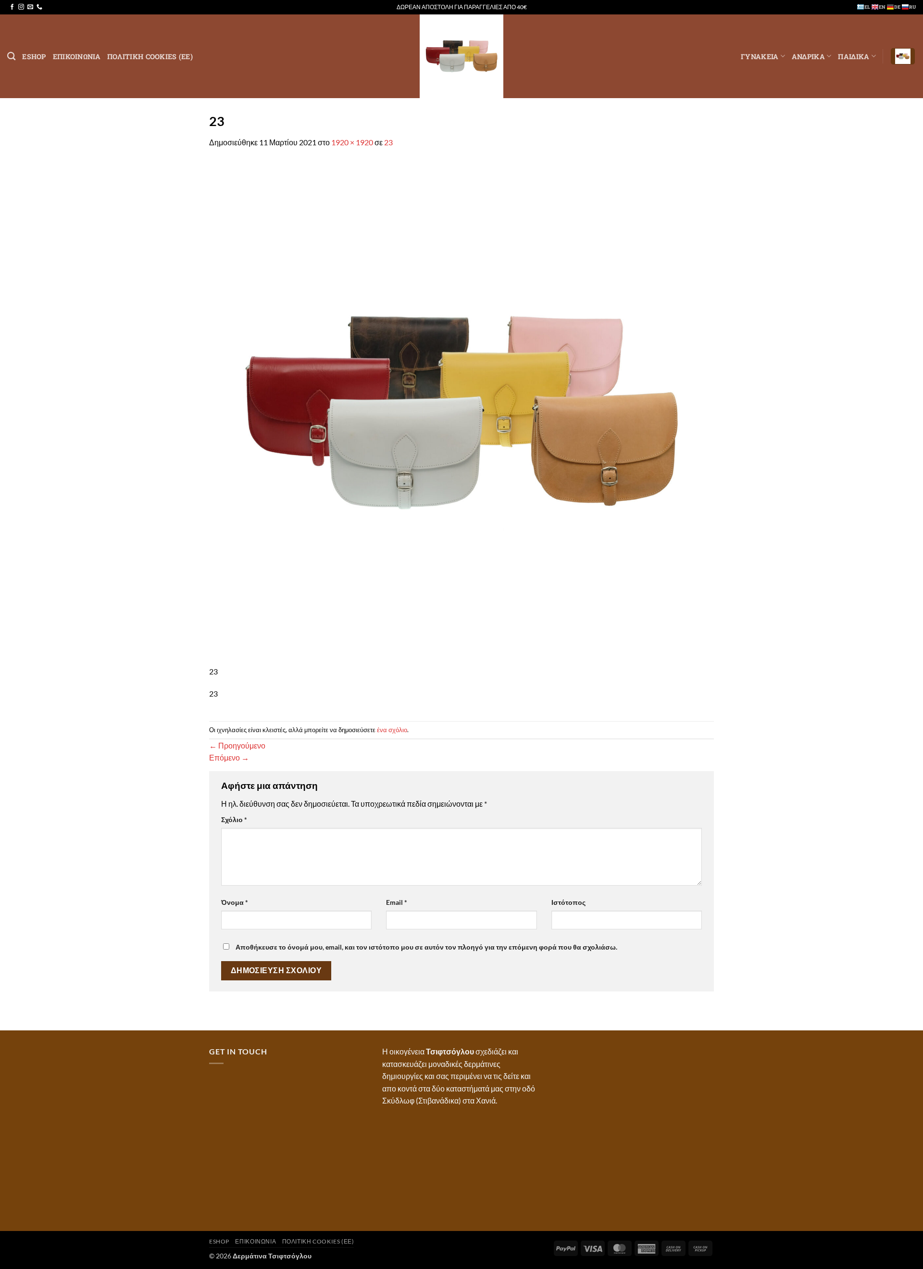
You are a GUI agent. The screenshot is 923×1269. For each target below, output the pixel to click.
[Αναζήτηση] (11, 56)
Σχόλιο (234, 819)
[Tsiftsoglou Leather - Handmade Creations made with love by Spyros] (461, 56)
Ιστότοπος (568, 902)
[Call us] (39, 7)
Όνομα (234, 902)
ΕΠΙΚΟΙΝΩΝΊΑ (76, 56)
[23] (461, 411)
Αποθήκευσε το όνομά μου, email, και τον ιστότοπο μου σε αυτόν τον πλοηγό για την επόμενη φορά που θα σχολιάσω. (426, 947)
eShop (34, 56)
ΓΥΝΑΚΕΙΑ (759, 56)
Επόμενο (229, 757)
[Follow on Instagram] (21, 7)
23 (388, 142)
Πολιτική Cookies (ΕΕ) (150, 56)
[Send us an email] (30, 7)
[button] (903, 56)
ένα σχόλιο (392, 730)
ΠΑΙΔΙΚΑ (853, 56)
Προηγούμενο (237, 745)
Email (396, 902)
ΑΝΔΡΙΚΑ (808, 56)
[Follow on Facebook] (12, 7)
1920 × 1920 (352, 142)
